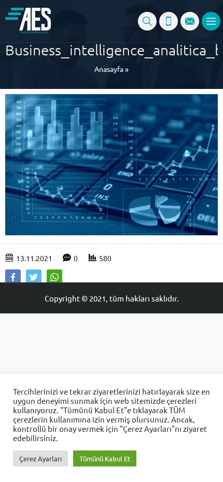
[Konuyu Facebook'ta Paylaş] (13, 277)
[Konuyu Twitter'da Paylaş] (33, 277)
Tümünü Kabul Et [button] (104, 458)
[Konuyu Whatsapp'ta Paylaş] (54, 277)
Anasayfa (108, 68)
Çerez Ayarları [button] (40, 458)
